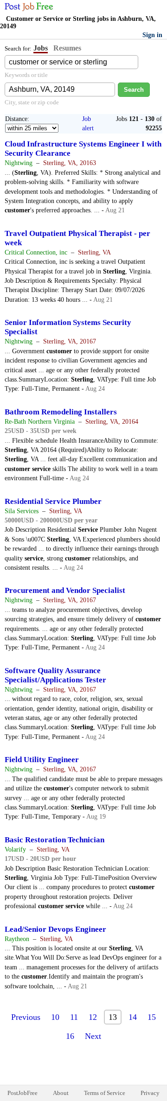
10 (55, 1017)
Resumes (67, 48)
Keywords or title (26, 74)
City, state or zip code (32, 102)
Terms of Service (104, 1092)
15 (152, 1017)
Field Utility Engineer (42, 759)
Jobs (40, 48)
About (61, 1092)
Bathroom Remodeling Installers (61, 411)
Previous (25, 1017)
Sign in (152, 35)
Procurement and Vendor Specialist (65, 590)
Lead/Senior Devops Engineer (55, 929)
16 (70, 1036)
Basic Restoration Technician (54, 839)
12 (93, 1017)
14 (132, 1017)
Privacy (150, 1092)
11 (74, 1017)
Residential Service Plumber (53, 501)
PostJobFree (22, 1092)
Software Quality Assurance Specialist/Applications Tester (55, 675)
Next (93, 1036)
